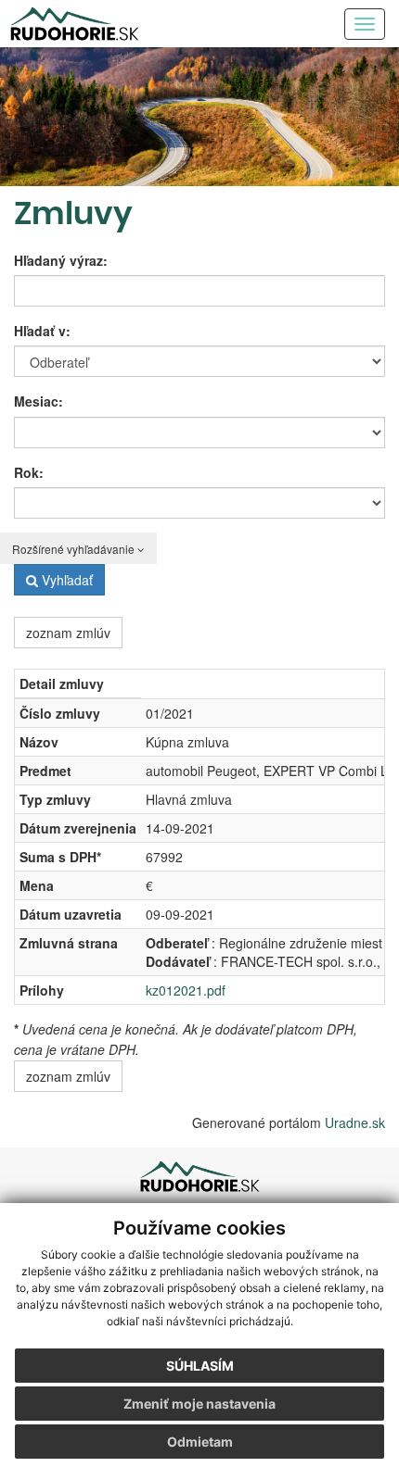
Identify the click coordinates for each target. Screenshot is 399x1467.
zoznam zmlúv (68, 632)
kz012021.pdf (185, 990)
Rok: (29, 472)
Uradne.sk (355, 1122)
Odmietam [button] (200, 1441)
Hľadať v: (42, 330)
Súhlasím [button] (200, 1365)
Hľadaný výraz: (61, 260)
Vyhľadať (65, 579)
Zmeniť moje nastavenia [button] (199, 1403)
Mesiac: (38, 401)
